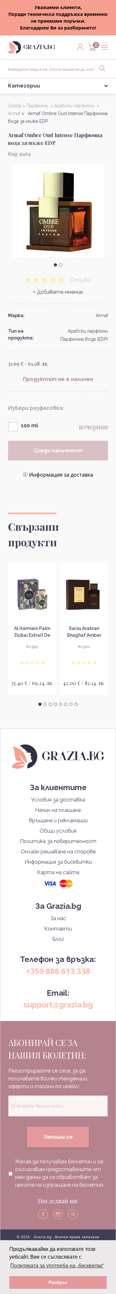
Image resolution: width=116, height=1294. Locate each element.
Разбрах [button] (58, 1282)
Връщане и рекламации (58, 820)
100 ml (29, 425)
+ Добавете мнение (58, 292)
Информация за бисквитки (58, 862)
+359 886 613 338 (58, 971)
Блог (58, 939)
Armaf (102, 315)
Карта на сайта (58, 872)
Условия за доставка (58, 800)
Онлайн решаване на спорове (58, 852)
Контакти (58, 929)
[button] (55, 265)
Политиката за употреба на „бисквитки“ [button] (57, 1265)
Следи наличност (58, 450)
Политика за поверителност (58, 841)
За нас (58, 918)
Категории (24, 86)
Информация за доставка (61, 474)
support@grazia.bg (58, 1004)
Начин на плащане (58, 810)
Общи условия (58, 831)
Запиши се (58, 1137)
